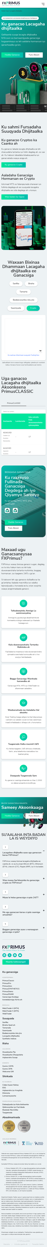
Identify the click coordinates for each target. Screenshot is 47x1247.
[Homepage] (15, 4)
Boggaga (5, 1005)
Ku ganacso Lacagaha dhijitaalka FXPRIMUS (20, 18)
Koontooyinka (7, 977)
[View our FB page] (15, 955)
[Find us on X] (10, 955)
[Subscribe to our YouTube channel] (20, 955)
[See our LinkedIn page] (4, 955)
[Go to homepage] (16, 948)
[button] (33, 308)
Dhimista (5, 1063)
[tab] (13, 404)
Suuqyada (8, 1018)
